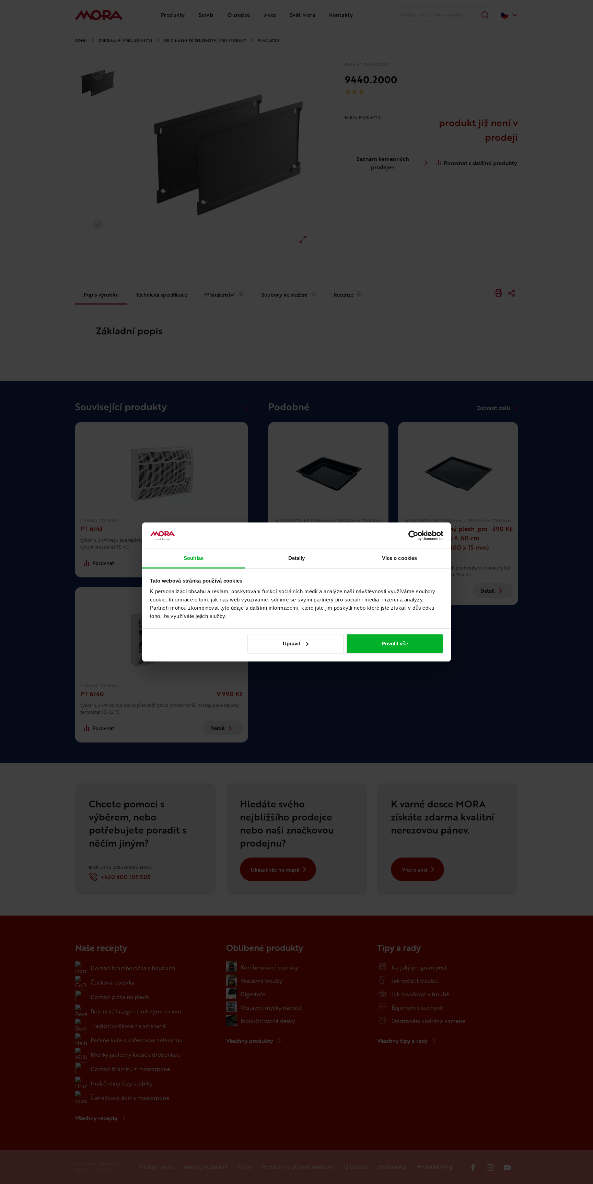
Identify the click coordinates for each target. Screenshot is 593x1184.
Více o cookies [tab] (399, 558)
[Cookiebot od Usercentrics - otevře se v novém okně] (413, 535)
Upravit (291, 643)
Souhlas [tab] (194, 558)
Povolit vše (395, 643)
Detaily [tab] (296, 558)
